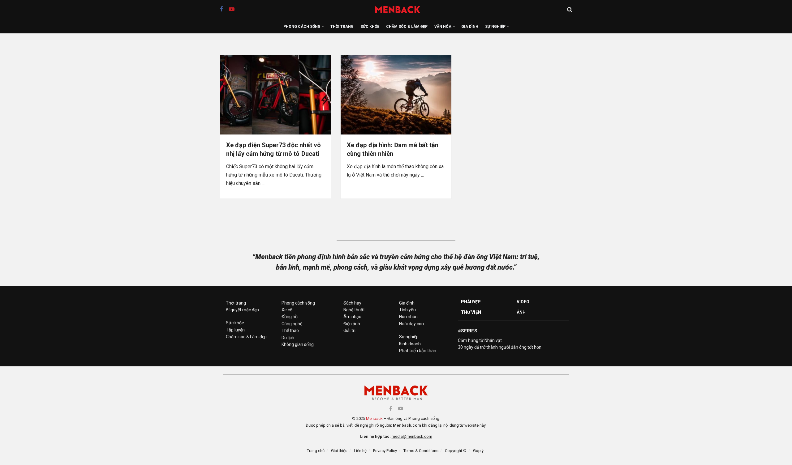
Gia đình (469, 26)
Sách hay (352, 303)
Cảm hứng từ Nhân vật (480, 340)
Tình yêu (407, 309)
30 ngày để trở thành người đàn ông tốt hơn (499, 347)
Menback (374, 418)
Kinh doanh (410, 343)
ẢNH (521, 312)
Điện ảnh (351, 323)
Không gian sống (298, 344)
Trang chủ (316, 450)
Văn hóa (442, 26)
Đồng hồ (290, 316)
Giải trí (349, 330)
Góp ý (478, 450)
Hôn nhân (408, 316)
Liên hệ (360, 450)
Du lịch (288, 337)
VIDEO (523, 301)
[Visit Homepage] (401, 9)
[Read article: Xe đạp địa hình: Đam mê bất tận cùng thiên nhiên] (396, 94)
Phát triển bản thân (417, 350)
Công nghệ (292, 323)
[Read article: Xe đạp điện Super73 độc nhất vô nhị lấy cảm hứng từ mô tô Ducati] (275, 94)
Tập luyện (235, 329)
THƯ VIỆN (471, 312)
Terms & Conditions (420, 450)
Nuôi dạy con (411, 323)
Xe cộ (287, 309)
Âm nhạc (352, 316)
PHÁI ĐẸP (471, 301)
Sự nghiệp (495, 26)
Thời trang (342, 26)
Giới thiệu (339, 450)
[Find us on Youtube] (232, 9)
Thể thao (290, 330)
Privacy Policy (385, 450)
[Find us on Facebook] (221, 9)
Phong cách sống (302, 26)
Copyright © (456, 450)
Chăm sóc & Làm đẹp (407, 26)
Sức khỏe (369, 26)
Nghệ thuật (354, 309)
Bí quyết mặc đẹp (242, 309)
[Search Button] (569, 9)
